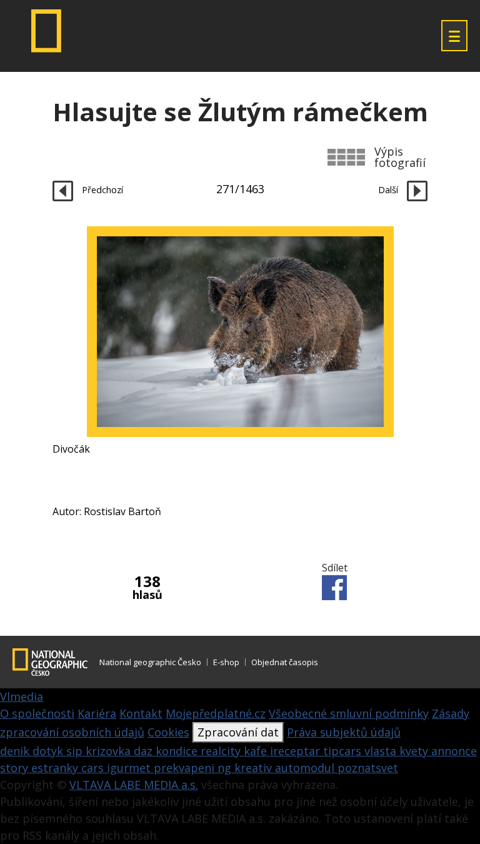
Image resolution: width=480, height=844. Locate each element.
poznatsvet (368, 767)
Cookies (168, 732)
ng (226, 767)
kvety (415, 750)
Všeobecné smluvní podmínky (349, 713)
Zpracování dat (238, 732)
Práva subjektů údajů (344, 732)
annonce (454, 750)
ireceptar (296, 750)
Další (389, 190)
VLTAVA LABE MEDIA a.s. (133, 784)
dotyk (49, 750)
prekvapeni (186, 767)
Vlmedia (21, 696)
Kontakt (140, 713)
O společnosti (37, 713)
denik (16, 750)
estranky (56, 767)
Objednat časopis (284, 662)
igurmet (130, 767)
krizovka (110, 750)
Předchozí (101, 190)
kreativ (254, 767)
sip (76, 750)
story (15, 767)
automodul (306, 767)
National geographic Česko (150, 662)
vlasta (381, 750)
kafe (257, 750)
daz (145, 750)
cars (94, 767)
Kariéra (97, 713)
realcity (222, 750)
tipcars (343, 750)
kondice (178, 750)
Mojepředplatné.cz (216, 713)
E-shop (226, 662)
